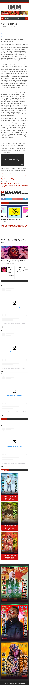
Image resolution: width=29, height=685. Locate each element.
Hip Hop (11, 191)
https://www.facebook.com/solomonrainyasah (13, 176)
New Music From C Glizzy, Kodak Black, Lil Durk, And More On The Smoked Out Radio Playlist (13, 261)
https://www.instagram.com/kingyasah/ (11, 173)
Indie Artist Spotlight (7, 193)
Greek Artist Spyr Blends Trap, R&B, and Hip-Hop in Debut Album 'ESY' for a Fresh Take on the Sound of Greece (13, 241)
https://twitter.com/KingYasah (9, 179)
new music (16, 193)
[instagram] (27, 1)
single (25, 193)
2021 (7, 191)
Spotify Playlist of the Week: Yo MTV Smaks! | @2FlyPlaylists (12, 220)
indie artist (17, 191)
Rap (21, 193)
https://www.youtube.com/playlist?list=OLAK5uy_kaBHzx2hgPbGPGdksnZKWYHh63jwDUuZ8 (14, 185)
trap (3, 195)
